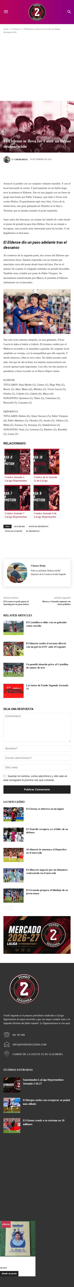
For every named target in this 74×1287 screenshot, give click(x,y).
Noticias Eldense (13, 531)
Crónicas (16, 29)
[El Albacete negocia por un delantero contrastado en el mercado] (13, 875)
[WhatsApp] (52, 171)
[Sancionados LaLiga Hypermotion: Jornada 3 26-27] (11, 1085)
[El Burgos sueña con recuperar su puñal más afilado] (11, 1105)
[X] (32, 171)
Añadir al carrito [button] (9, 1273)
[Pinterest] (42, 171)
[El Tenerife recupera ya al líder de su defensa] (13, 835)
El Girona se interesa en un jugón (45, 808)
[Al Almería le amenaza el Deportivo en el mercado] (13, 855)
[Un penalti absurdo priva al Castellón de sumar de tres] (13, 670)
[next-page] (11, 908)
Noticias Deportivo (38, 526)
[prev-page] (5, 908)
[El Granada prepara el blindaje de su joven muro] (13, 896)
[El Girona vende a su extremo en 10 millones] (11, 1125)
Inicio (5, 29)
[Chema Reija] (7, 159)
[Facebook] (21, 171)
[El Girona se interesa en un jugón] (13, 814)
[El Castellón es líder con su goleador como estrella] (13, 628)
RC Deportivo (33, 531)
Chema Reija (21, 159)
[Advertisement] (37, 67)
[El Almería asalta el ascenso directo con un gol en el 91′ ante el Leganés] (13, 649)
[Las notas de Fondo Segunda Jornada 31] (13, 691)
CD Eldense (19, 526)
